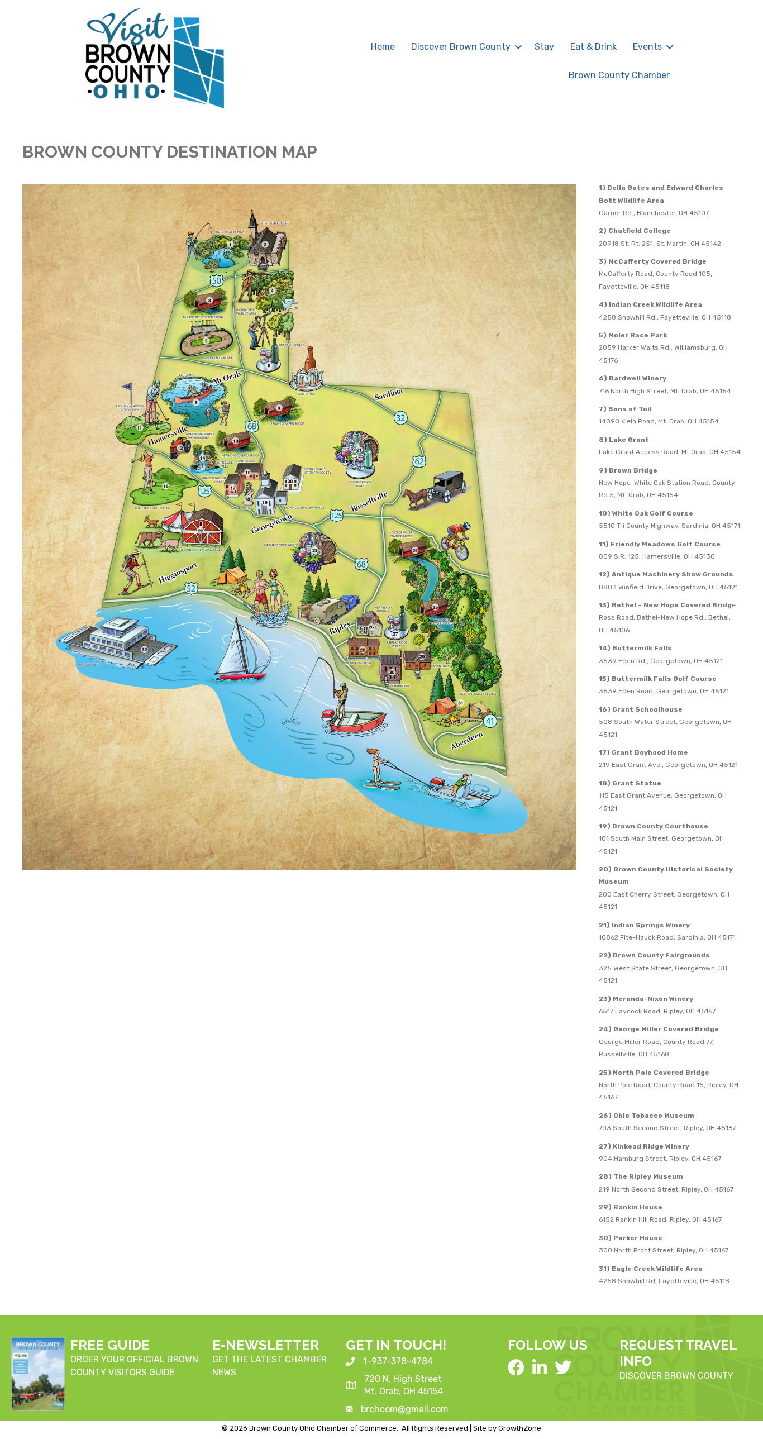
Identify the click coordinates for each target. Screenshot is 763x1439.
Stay (544, 46)
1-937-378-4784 (398, 1361)
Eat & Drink (593, 46)
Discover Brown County (461, 46)
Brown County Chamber (619, 75)
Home (383, 46)
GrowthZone (519, 1428)
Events (647, 46)
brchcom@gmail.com (405, 1409)
